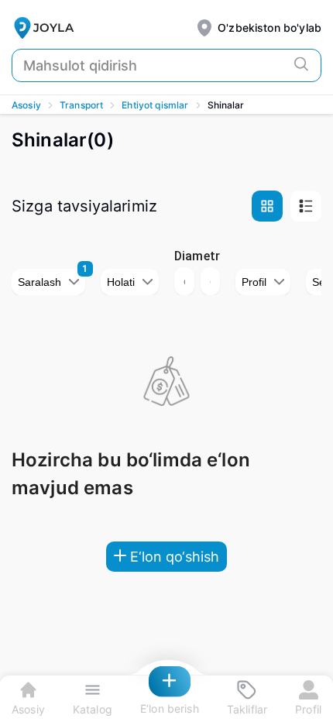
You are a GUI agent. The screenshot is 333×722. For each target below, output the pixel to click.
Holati (121, 282)
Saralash (39, 282)
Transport (81, 105)
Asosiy (26, 105)
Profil (254, 282)
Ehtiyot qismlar (155, 105)
